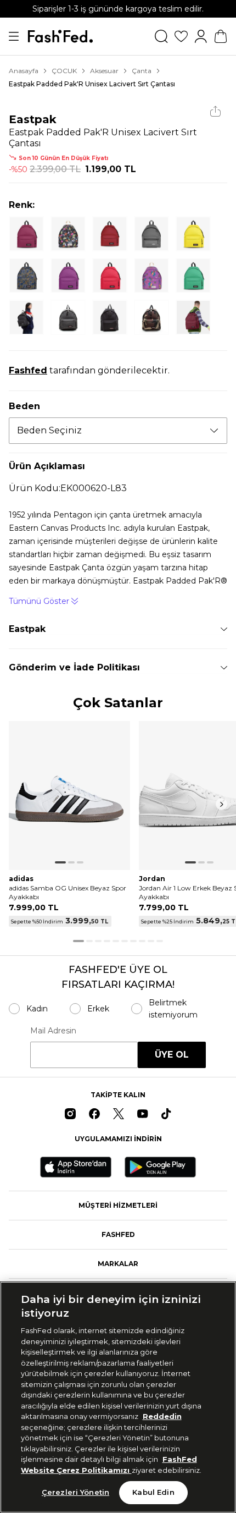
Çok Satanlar (118, 703)
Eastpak (33, 119)
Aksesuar (104, 71)
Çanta (141, 71)
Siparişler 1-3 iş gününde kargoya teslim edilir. (118, 9)
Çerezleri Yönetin (75, 1492)
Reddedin (162, 1416)
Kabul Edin (153, 1492)
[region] (118, 1397)
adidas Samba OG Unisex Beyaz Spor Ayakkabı (67, 892)
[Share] (215, 111)
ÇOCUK (64, 71)
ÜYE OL (172, 1054)
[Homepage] (60, 36)
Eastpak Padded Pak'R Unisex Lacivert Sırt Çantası (92, 84)
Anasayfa (23, 71)
